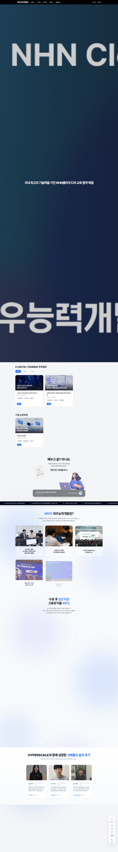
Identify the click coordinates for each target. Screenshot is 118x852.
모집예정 (25, 371)
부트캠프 (32, 2)
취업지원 (39, 2)
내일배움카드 (58, 2)
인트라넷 (99, 2)
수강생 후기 (51, 2)
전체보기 (32, 371)
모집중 (18, 371)
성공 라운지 (45, 2)
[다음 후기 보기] (94, 781)
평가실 (94, 2)
